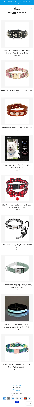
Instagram (17, 390)
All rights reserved (17, 395)
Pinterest (18, 387)
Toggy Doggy (19, 393)
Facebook (17, 385)
